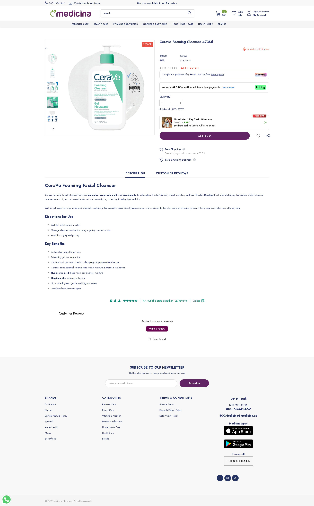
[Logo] (70, 13)
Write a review (157, 329)
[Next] (52, 129)
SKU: (162, 60)
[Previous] (46, 48)
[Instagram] (227, 478)
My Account (259, 15)
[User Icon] (249, 13)
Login (256, 11)
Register (265, 11)
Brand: (163, 56)
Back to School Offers (194, 125)
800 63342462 (238, 409)
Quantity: (165, 97)
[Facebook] (220, 478)
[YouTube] (235, 478)
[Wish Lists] (258, 136)
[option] (107, 87)
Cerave (183, 56)
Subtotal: (165, 109)
